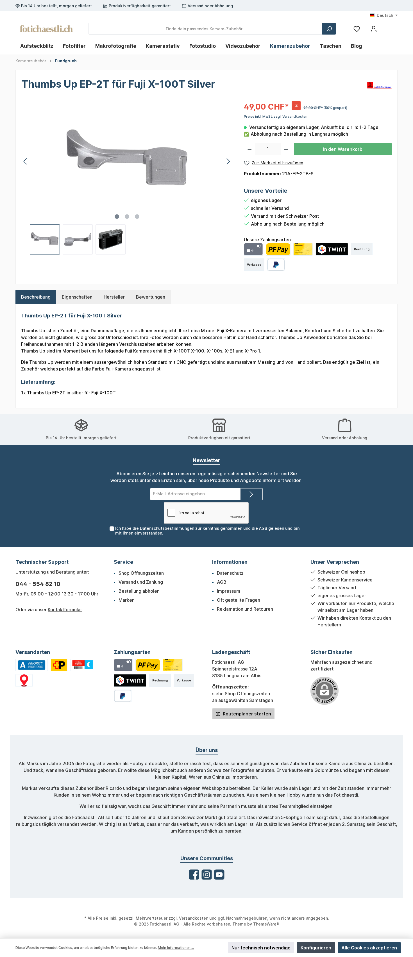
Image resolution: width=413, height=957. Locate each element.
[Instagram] (206, 874)
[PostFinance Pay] (278, 249)
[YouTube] (219, 874)
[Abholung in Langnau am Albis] (24, 680)
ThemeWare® (266, 924)
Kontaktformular (65, 609)
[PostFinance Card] (303, 249)
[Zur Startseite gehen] (46, 28)
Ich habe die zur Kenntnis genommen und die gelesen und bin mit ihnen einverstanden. (207, 530)
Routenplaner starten (246, 714)
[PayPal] (276, 264)
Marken (127, 600)
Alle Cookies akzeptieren (369, 948)
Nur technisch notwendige (261, 948)
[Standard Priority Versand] (31, 665)
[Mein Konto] (374, 29)
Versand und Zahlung (141, 582)
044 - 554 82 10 (37, 584)
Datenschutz (230, 573)
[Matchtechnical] (379, 85)
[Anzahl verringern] (249, 149)
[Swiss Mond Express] (83, 665)
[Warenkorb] (387, 27)
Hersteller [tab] (114, 297)
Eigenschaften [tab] (77, 297)
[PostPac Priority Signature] (59, 665)
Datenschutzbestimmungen (167, 528)
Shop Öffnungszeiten (141, 573)
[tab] (35, 297)
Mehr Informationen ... (176, 947)
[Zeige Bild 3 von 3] (137, 216)
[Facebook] (194, 874)
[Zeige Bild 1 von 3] (117, 216)
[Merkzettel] (357, 29)
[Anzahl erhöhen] (286, 149)
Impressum (228, 591)
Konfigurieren (316, 948)
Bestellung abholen (139, 591)
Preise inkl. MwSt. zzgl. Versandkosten (275, 116)
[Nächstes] (228, 161)
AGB (263, 528)
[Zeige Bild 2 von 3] (127, 216)
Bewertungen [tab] (150, 297)
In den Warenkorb (342, 149)
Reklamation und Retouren (245, 609)
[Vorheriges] (25, 161)
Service (123, 562)
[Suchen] (329, 29)
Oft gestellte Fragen (238, 600)
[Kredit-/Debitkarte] (253, 249)
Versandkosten (193, 918)
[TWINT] (332, 249)
